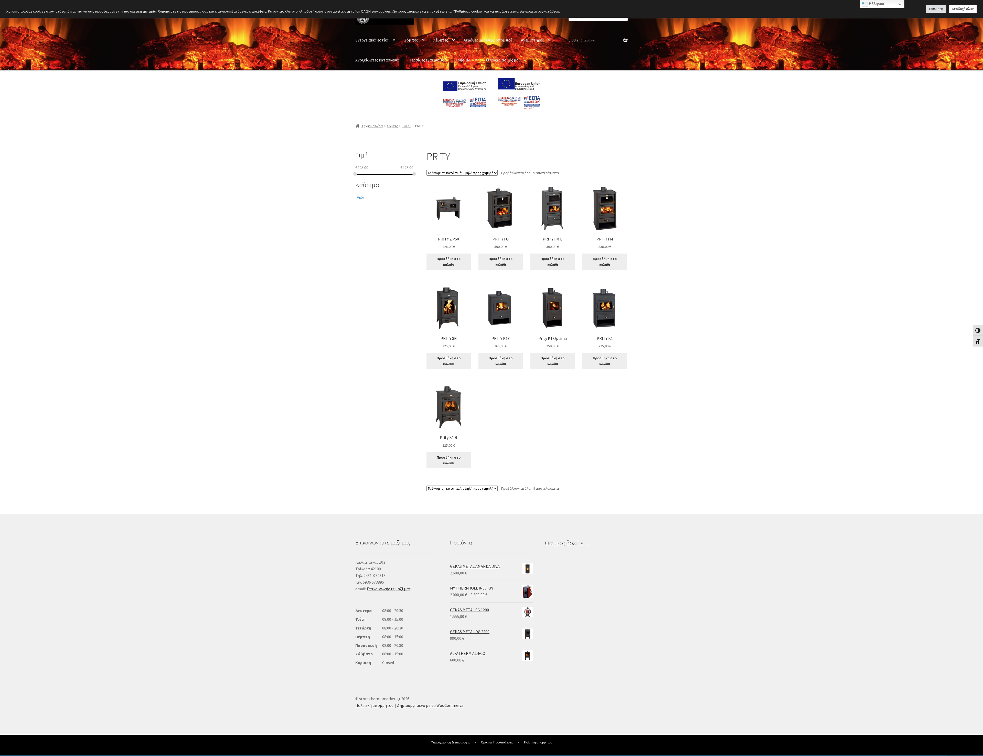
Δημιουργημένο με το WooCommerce (430, 705)
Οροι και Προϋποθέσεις (497, 742)
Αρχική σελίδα (372, 126)
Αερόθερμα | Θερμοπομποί (488, 40)
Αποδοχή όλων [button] (963, 9)
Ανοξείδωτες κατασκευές (377, 59)
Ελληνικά (876, 4)
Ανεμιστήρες (532, 40)
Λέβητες (440, 40)
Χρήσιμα (463, 59)
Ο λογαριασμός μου (503, 59)
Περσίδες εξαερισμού (427, 59)
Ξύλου (406, 126)
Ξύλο (361, 197)
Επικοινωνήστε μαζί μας (389, 588)
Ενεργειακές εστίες (372, 40)
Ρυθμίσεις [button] (936, 9)
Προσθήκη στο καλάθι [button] (449, 261)
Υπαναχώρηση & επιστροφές (450, 742)
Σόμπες (411, 40)
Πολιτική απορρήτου (374, 705)
